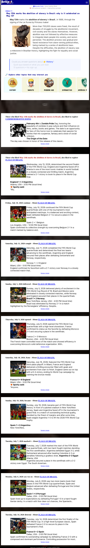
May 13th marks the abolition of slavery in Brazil (40, 117)
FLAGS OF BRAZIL (14, 160)
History (7, 11)
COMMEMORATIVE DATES (18, 119)
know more (45, 144)
